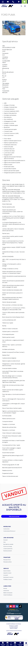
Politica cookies (13, 628)
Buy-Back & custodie (8, 544)
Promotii (5, 540)
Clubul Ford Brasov (7, 595)
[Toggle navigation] (25, 6)
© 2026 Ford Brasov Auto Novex (13, 624)
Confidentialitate (13, 627)
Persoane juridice (7, 562)
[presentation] (4, 27)
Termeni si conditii (13, 625)
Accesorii (5, 575)
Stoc (4, 542)
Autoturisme (6, 529)
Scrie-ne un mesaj (7, 546)
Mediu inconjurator (7, 592)
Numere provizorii (7, 551)
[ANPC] (14, 617)
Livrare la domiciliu (7, 548)
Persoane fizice (7, 559)
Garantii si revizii (7, 573)
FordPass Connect (7, 579)
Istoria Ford (6, 590)
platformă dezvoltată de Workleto (14, 630)
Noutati (5, 588)
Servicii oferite (6, 571)
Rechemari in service (8, 577)
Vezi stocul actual (14, 516)
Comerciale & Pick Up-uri (9, 531)
